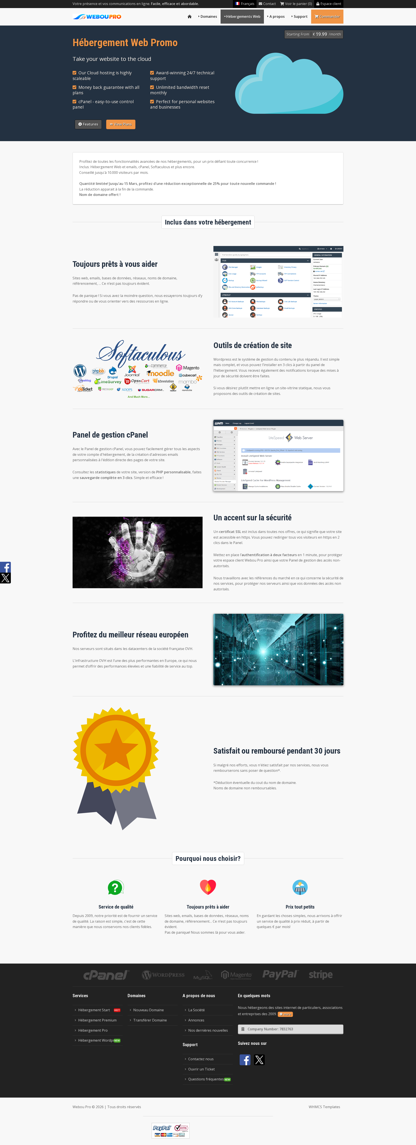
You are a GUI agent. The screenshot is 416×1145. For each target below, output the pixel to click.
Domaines (209, 16)
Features (90, 124)
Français (247, 3)
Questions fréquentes (206, 1079)
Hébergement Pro (93, 1030)
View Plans (123, 124)
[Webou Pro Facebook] (245, 1059)
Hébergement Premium (97, 1020)
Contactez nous (201, 1059)
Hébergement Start (94, 1010)
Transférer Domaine (150, 1020)
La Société (196, 1010)
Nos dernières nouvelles (208, 1030)
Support (301, 16)
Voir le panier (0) (298, 3)
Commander (330, 16)
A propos (277, 16)
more (287, 1014)
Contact (269, 3)
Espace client (330, 3)
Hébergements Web (243, 16)
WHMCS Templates (324, 1106)
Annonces (196, 1020)
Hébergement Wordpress (99, 1040)
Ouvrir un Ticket (201, 1069)
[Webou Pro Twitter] (259, 1059)
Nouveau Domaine (148, 1010)
